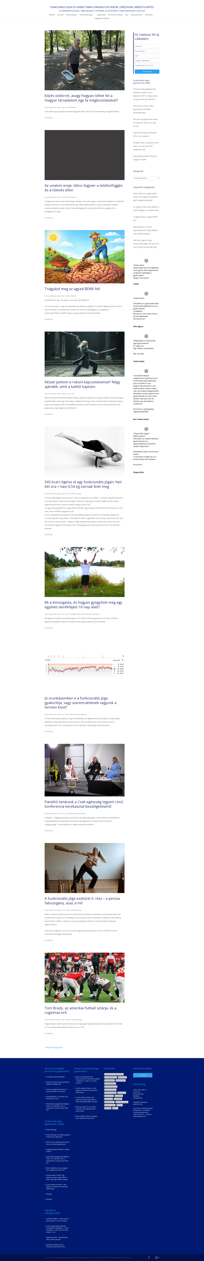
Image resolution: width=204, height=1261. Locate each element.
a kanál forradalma (110, 1083)
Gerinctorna (95, 614)
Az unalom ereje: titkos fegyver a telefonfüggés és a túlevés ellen (84, 187)
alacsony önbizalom (110, 1093)
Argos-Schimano (109, 1102)
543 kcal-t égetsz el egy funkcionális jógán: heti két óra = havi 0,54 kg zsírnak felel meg (83, 484)
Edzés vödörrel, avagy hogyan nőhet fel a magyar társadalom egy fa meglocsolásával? (81, 98)
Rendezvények (71, 15)
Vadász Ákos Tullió (54, 107)
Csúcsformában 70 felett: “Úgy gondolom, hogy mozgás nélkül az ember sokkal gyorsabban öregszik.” (57, 1177)
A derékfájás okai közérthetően (55, 1077)
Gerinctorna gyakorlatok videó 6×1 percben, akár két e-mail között (145, 122)
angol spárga (109, 1099)
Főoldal (52, 15)
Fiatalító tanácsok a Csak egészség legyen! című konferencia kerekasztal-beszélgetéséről (84, 804)
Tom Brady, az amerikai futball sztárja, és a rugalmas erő (80, 1010)
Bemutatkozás (136, 15)
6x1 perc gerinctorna (111, 1077)
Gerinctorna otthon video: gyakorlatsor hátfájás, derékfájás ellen (143, 109)
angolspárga (118, 1099)
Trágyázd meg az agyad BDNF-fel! (72, 288)
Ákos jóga (108, 1108)
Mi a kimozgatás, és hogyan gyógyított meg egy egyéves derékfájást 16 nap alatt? (83, 604)
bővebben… (49, 118)
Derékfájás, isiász (75, 614)
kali (73, 394)
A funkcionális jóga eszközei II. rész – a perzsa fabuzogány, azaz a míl (82, 900)
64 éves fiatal (122, 1077)
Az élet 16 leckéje (110, 1105)
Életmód (73, 107)
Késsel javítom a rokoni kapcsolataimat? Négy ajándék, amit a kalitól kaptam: (82, 384)
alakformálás (122, 1093)
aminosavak (119, 1096)
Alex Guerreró (109, 1096)
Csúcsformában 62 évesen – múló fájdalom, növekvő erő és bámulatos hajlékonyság (57, 1187)
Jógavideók (101, 15)
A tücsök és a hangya (122, 1102)
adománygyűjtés (110, 1080)
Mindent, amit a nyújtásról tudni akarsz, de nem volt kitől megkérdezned (146, 146)
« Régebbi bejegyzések (54, 1047)
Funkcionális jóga (85, 15)
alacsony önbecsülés (110, 1089)
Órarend (60, 15)
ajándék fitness (121, 1080)
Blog (126, 15)
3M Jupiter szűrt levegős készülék (114, 1074)
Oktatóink (149, 15)
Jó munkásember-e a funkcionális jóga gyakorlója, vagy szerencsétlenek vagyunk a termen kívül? (81, 703)
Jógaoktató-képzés (102, 18)
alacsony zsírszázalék (111, 1086)
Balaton (120, 1105)
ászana (115, 1108)
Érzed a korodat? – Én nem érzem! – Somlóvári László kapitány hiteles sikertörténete (86, 1109)
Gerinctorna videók (115, 15)
